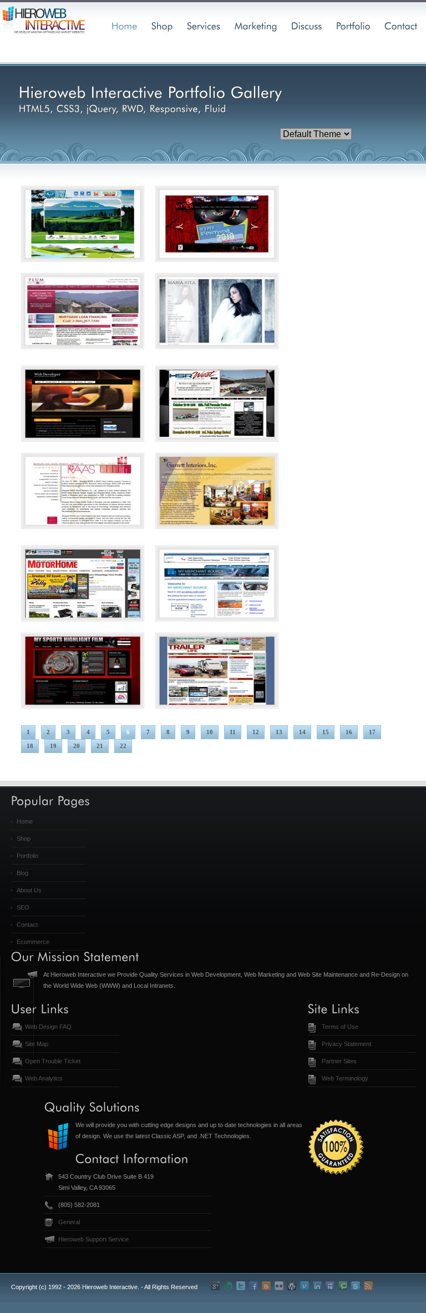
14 (302, 732)
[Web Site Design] (162, 25)
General (69, 1222)
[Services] (204, 25)
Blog (22, 873)
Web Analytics (44, 1078)
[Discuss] (306, 25)
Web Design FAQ (48, 1026)
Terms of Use (340, 1026)
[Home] (124, 25)
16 (349, 732)
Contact (27, 924)
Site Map (36, 1044)
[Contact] (401, 25)
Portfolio (27, 855)
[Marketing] (256, 25)
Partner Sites (339, 1061)
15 (325, 732)
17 (372, 732)
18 (30, 746)
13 (279, 732)
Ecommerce (33, 941)
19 (53, 746)
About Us (29, 890)
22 (123, 746)
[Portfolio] (353, 25)
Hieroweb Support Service (93, 1239)
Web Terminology (345, 1078)
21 (100, 746)
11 (233, 732)
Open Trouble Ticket (52, 1061)
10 (209, 732)
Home (25, 821)
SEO (23, 907)
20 (76, 746)
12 (255, 732)
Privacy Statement (346, 1044)
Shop (24, 838)
